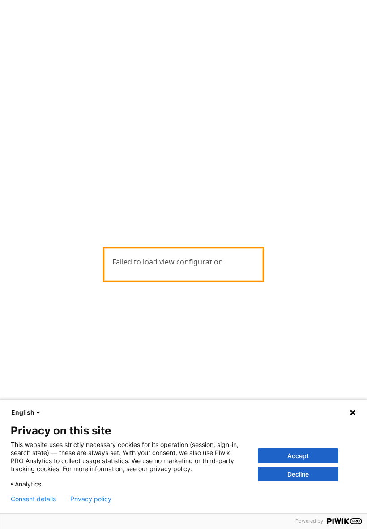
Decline (298, 474)
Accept (298, 456)
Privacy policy (90, 499)
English (22, 412)
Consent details (33, 499)
